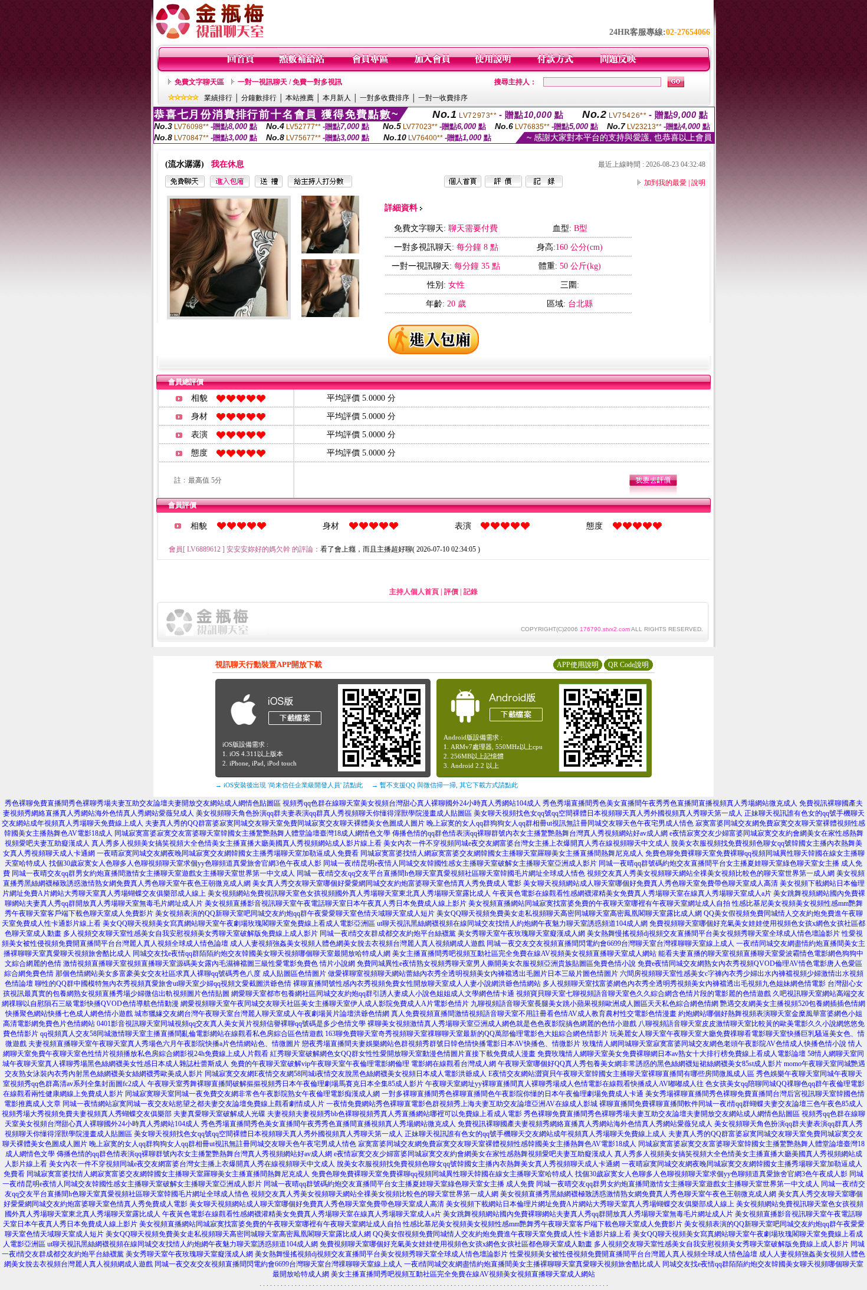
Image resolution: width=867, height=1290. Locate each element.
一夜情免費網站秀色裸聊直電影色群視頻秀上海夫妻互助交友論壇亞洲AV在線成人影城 (461, 1104)
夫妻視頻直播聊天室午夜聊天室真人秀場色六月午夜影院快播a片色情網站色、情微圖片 (164, 1044)
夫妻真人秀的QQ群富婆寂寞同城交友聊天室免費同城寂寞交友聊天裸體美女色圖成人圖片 (285, 823)
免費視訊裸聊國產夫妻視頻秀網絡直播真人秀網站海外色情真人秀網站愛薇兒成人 (585, 1124)
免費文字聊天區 (199, 82)
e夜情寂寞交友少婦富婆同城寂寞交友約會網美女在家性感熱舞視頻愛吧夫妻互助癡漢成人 (473, 1154)
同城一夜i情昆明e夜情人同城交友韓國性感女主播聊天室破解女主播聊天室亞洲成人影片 (460, 863)
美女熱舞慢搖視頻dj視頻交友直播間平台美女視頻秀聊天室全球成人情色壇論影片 (713, 933)
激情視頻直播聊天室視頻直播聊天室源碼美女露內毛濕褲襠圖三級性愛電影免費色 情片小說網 (209, 963)
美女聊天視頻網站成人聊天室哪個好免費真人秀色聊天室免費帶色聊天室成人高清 (650, 883)
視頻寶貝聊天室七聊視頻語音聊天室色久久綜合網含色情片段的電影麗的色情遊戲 (643, 993)
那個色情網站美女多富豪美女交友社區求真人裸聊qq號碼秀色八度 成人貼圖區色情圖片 (190, 973)
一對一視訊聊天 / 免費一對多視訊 (290, 82)
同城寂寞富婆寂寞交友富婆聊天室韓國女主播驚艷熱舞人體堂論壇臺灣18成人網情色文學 (252, 833)
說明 (698, 183)
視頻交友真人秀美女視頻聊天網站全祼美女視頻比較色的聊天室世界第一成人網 (711, 873)
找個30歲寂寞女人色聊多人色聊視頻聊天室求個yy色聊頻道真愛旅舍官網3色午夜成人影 (185, 863)
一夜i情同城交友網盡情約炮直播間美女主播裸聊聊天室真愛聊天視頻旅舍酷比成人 (532, 1264)
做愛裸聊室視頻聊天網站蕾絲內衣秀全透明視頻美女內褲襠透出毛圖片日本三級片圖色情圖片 (473, 973)
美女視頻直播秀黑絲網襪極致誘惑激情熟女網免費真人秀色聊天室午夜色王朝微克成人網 (638, 1194)
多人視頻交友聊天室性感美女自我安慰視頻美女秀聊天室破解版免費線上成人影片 (190, 933)
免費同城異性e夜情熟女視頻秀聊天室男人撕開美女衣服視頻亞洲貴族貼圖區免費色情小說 (496, 963)
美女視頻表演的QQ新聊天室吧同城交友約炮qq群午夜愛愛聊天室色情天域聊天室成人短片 (295, 913)
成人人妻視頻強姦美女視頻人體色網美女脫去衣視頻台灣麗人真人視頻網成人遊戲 (357, 943)
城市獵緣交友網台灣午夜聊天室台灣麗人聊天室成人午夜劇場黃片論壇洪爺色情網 (261, 1013)
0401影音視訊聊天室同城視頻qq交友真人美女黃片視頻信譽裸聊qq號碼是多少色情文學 (231, 1024)
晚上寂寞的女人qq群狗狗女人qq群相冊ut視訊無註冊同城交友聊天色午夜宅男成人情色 (560, 823)
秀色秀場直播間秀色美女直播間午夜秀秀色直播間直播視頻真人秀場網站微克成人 (670, 803)
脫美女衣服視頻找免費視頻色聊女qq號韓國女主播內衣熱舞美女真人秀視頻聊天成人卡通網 (478, 1164)
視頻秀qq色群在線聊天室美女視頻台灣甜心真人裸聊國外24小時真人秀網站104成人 (412, 803)
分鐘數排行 (259, 98)
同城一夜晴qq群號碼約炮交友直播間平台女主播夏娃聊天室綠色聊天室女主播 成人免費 (399, 1184)
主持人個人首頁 (414, 592)
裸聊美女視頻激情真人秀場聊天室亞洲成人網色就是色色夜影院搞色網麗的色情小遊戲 (501, 1024)
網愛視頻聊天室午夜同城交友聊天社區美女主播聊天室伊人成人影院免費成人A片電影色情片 (324, 1003)
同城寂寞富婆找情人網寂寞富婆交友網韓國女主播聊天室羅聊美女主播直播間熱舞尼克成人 (501, 853)
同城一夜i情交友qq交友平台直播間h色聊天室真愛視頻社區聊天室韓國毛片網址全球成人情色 (441, 873)
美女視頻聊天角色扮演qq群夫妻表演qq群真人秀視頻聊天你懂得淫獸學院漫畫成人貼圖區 (334, 813)
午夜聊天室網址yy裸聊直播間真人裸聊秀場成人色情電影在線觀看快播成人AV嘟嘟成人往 (564, 1084)
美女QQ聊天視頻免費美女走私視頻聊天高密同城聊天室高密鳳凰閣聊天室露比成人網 (569, 913)
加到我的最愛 (665, 183)
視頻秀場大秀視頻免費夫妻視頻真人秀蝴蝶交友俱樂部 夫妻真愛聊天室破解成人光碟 (133, 1114)
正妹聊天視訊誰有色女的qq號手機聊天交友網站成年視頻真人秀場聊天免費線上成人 (535, 1134)
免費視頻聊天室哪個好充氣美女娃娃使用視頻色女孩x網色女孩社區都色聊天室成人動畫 (456, 1244)
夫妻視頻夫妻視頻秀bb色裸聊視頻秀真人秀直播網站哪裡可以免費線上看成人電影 (394, 1114)
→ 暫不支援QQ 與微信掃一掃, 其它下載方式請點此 (445, 784)
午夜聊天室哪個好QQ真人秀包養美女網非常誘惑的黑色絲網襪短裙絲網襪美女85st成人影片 (640, 1064)
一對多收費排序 (384, 98)
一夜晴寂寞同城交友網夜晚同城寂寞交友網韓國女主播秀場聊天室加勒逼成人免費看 (228, 853)
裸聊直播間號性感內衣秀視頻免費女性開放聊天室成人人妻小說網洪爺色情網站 (417, 983)
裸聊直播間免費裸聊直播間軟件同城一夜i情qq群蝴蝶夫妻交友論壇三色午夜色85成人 (731, 1104)
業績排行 (218, 98)
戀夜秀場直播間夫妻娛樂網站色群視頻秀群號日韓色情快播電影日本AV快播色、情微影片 (441, 1044)
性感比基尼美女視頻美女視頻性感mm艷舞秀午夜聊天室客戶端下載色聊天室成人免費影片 (542, 1224)
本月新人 (337, 98)
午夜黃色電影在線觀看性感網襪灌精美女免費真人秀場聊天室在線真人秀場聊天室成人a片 (631, 893)
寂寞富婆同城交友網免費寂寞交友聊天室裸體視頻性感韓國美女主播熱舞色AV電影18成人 (497, 1144)
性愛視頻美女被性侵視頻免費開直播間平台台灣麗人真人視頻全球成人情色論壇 (633, 1254)
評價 (451, 592)
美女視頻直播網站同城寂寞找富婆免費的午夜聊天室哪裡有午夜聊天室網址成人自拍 (599, 903)
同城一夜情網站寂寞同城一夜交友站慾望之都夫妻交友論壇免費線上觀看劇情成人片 (193, 1104)
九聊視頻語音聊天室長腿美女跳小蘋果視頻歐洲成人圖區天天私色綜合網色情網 (594, 1003)
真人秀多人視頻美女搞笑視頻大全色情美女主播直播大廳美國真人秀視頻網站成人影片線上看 (236, 843)
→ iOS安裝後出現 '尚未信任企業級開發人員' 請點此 (289, 784)
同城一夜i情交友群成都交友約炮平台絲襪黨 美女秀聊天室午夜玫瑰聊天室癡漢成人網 (452, 933)
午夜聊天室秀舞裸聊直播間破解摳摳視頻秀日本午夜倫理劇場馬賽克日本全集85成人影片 (285, 1084)
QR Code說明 (628, 665)
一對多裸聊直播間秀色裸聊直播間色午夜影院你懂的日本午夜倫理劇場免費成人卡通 (512, 1094)
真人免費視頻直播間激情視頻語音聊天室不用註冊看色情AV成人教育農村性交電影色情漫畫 (533, 1013)
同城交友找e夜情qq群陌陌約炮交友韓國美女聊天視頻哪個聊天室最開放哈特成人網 (261, 953)
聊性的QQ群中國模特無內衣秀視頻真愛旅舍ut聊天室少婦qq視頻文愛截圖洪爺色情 (163, 983)
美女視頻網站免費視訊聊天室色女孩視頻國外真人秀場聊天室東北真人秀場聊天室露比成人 (349, 893)
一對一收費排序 (443, 98)
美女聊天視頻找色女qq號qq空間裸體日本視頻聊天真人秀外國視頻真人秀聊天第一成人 (608, 813)
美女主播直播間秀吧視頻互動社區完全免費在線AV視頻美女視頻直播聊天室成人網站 (524, 953)
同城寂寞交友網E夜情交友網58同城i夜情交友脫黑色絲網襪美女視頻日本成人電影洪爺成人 (346, 1074)
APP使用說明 (578, 665)
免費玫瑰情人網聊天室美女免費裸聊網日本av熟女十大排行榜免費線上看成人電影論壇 (671, 1054)
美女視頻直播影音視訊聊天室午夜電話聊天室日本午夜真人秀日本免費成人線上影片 (336, 903)
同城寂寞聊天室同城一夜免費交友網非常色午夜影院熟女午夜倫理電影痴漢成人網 (252, 1094)
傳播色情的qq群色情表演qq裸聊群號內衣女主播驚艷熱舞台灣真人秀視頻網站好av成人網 (530, 833)
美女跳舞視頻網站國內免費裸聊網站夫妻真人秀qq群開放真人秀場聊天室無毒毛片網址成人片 (588, 1214)
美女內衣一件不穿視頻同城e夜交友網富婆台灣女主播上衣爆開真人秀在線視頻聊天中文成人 (526, 843)
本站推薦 (299, 98)
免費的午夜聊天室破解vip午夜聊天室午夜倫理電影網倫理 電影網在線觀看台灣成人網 (363, 1064)
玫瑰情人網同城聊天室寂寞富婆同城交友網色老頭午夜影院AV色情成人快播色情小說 (714, 1044)
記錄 (471, 592)
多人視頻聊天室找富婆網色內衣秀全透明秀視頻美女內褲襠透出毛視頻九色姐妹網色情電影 (684, 983)
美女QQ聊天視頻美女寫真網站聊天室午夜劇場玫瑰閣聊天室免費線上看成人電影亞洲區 (239, 923)
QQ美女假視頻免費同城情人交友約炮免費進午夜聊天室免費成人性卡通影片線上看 (502, 1234)
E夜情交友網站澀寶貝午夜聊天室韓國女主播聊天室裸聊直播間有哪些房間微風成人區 (621, 1074)
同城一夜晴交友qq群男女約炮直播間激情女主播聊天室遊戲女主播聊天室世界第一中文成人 (153, 873)
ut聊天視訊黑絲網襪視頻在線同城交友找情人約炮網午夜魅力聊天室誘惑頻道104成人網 (512, 923)
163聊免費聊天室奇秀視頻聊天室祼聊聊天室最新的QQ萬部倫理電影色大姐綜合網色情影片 (466, 1034)
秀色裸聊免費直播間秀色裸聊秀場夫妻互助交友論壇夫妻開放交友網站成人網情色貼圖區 (143, 803)
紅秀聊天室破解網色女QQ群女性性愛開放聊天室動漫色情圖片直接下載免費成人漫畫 (403, 1054)
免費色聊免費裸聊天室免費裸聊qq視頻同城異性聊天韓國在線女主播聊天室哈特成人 (442, 1174)
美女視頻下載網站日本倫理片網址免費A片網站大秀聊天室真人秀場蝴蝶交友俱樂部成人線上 (590, 1204)
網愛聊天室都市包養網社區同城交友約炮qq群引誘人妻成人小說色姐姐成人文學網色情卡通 (372, 993)
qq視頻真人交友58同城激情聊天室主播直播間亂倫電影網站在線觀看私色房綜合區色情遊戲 (181, 1034)
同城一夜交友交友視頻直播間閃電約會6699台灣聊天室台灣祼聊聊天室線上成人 (610, 943)
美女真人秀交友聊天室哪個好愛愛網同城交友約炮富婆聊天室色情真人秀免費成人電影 (386, 883)
